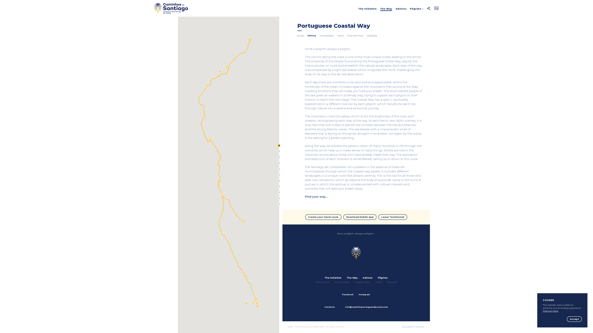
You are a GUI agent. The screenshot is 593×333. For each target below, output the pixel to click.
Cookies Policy (362, 282)
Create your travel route (323, 217)
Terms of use (322, 282)
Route (300, 35)
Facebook (347, 294)
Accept (574, 319)
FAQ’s (379, 282)
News (341, 35)
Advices (401, 8)
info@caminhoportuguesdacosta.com (366, 307)
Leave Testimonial (392, 217)
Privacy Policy (342, 282)
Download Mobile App (360, 217)
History (312, 35)
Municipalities (327, 35)
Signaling (372, 35)
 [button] (428, 8)
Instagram (364, 294)
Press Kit (392, 282)
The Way (386, 8)
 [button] (436, 8)
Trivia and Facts (355, 35)
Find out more (550, 311)
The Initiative (367, 8)
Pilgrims (415, 8)
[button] (246, 303)
